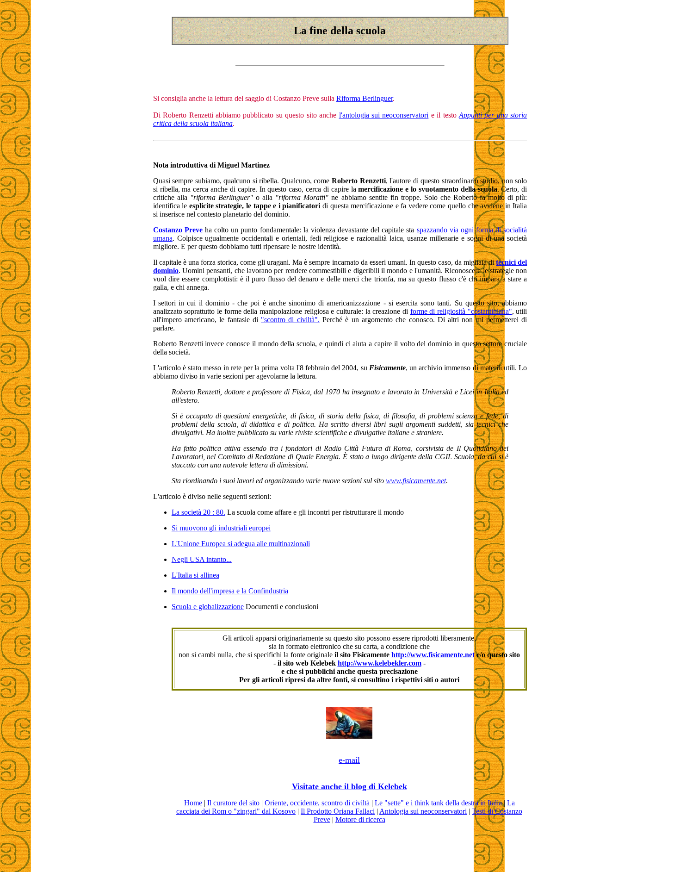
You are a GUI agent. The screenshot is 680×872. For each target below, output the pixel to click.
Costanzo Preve (178, 230)
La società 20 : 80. (198, 512)
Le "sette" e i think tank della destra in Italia (438, 803)
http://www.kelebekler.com (379, 663)
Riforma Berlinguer (364, 98)
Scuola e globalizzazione (208, 606)
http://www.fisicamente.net (433, 655)
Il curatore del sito (233, 803)
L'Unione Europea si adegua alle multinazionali (241, 544)
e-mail (349, 760)
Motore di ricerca (360, 819)
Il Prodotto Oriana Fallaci (338, 811)
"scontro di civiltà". (290, 320)
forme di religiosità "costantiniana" (461, 311)
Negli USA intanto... (202, 559)
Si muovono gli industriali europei (221, 528)
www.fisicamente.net (416, 481)
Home (193, 803)
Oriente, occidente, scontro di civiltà (317, 803)
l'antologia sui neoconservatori (384, 115)
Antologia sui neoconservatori (423, 811)
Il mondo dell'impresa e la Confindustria (230, 591)
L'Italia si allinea (195, 575)
